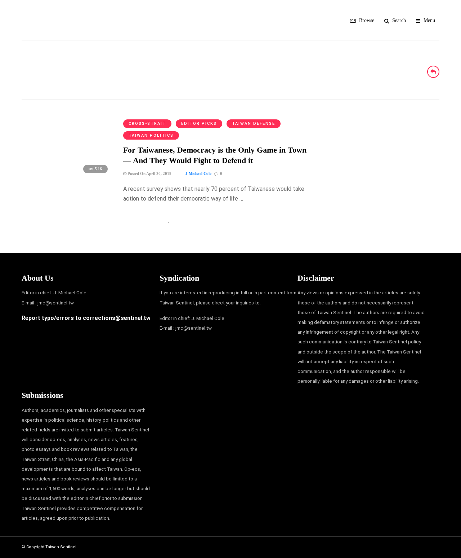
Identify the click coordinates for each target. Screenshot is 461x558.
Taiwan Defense (253, 123)
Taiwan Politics (151, 135)
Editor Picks (199, 123)
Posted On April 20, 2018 (148, 173)
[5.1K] (67, 176)
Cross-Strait (147, 123)
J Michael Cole (198, 173)
